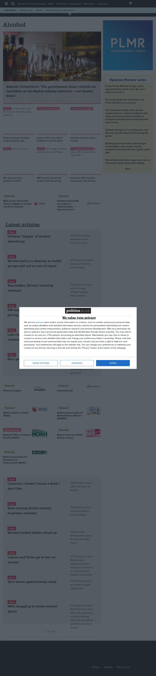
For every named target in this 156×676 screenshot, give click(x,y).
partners (40, 322)
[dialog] (78, 338)
